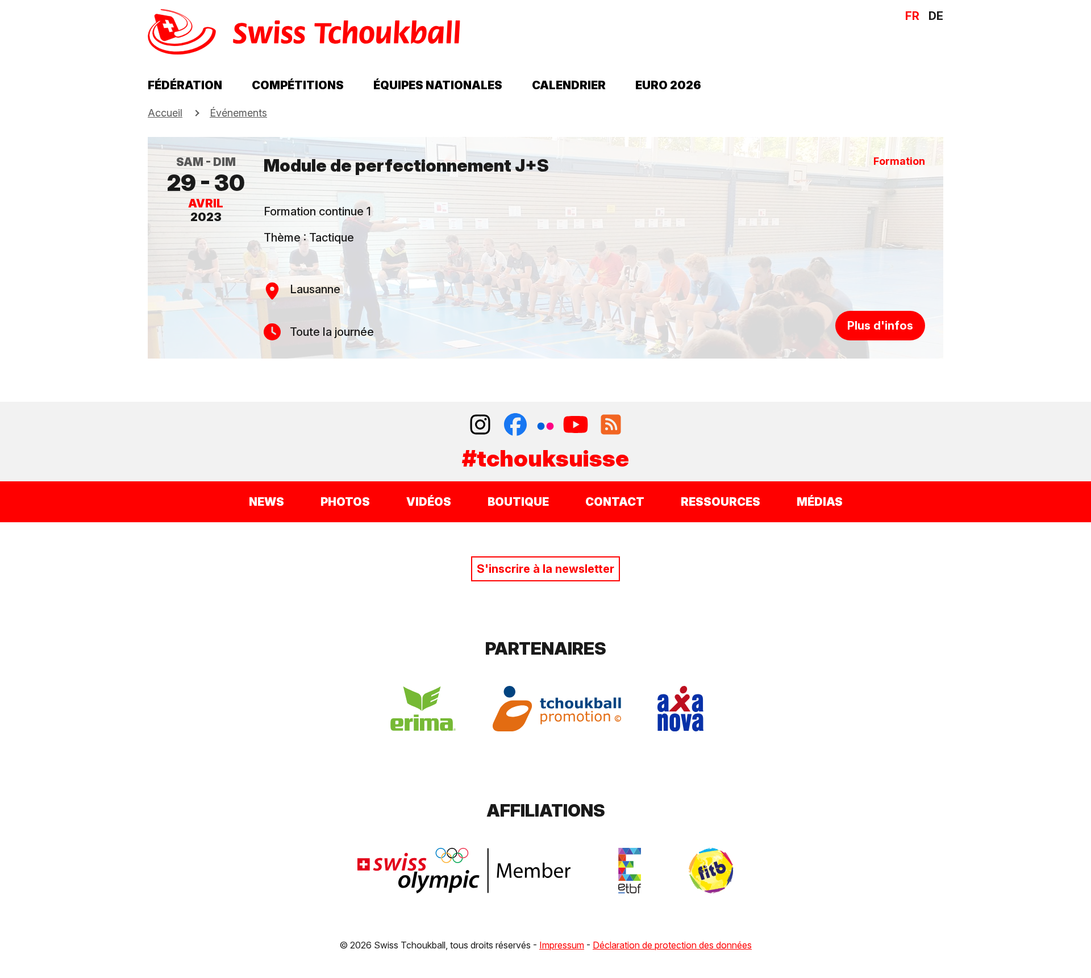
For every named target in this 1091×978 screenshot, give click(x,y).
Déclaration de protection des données (672, 945)
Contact (614, 502)
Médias (820, 502)
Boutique (518, 502)
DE (935, 16)
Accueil (165, 113)
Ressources (720, 502)
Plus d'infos (880, 325)
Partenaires (545, 648)
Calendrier (569, 85)
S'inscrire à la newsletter (545, 569)
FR (912, 16)
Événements (238, 113)
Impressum (561, 945)
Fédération (185, 85)
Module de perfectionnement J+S (406, 165)
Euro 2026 (668, 85)
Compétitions (298, 85)
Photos (345, 502)
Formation (899, 161)
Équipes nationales (437, 85)
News (266, 502)
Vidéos (428, 502)
